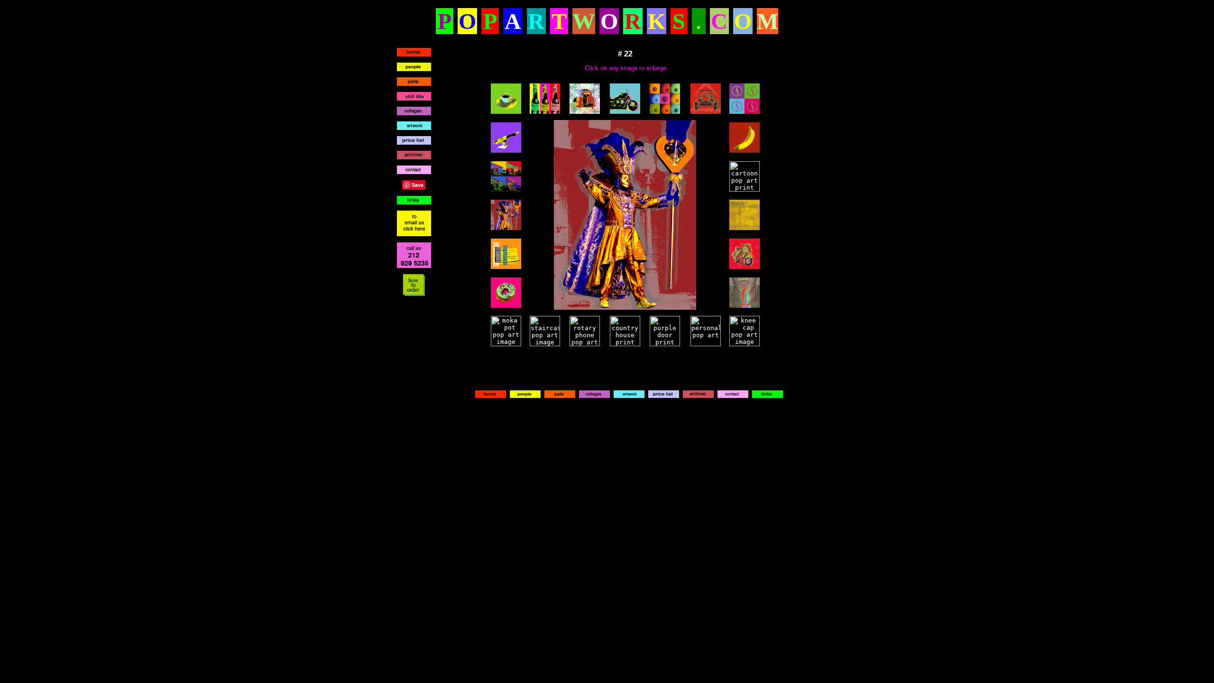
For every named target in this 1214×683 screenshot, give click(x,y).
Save (417, 184)
